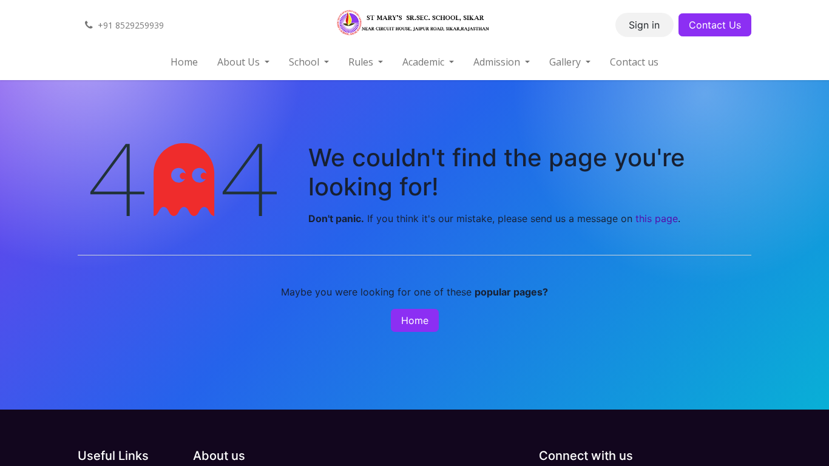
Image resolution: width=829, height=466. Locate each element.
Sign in (644, 25)
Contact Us (715, 25)
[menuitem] (184, 62)
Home (414, 320)
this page (656, 218)
